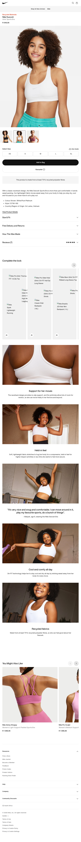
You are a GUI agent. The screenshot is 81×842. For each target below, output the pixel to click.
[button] (5, 336)
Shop (48, 9)
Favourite (39, 169)
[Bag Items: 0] (77, 3)
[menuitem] (5, 816)
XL (71, 154)
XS (10, 154)
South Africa (8, 805)
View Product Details (10, 212)
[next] (74, 265)
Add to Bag (40, 162)
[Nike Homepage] (5, 3)
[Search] (73, 3)
